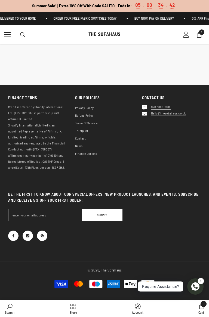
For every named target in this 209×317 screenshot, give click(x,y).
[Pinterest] (42, 236)
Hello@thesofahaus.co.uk (168, 113)
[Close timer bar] (203, 4)
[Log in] (186, 35)
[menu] (7, 34)
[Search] (23, 35)
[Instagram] (28, 236)
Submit (102, 215)
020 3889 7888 (161, 107)
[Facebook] (13, 236)
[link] (9, 308)
